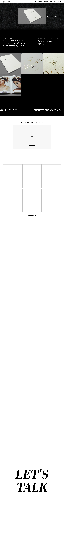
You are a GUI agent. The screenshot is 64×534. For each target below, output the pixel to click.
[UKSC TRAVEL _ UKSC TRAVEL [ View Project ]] (31, 176)
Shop (55, 1)
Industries (46, 1)
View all (32, 215)
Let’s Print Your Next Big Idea (32, 481)
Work (35, 1)
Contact (59, 1)
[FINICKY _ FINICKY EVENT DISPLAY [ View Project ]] (12, 200)
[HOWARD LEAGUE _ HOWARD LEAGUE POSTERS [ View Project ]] (51, 176)
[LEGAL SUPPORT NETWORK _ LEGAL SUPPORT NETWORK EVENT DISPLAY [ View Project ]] (31, 200)
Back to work (6, 5)
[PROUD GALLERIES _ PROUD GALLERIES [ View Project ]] (12, 176)
